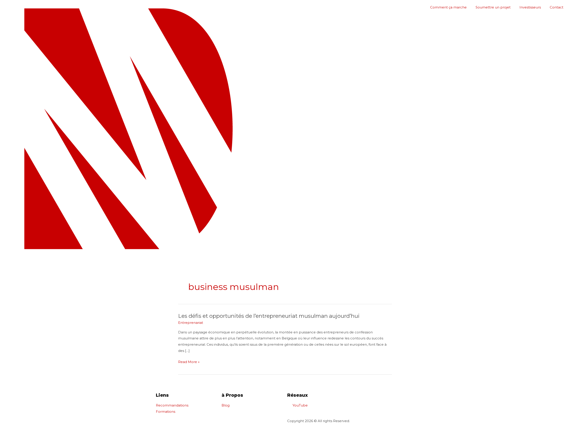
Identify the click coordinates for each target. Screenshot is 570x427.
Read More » (189, 361)
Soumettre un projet (493, 7)
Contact (556, 7)
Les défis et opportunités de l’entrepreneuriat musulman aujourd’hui (269, 316)
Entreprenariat (190, 322)
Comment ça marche (448, 7)
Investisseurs (530, 7)
